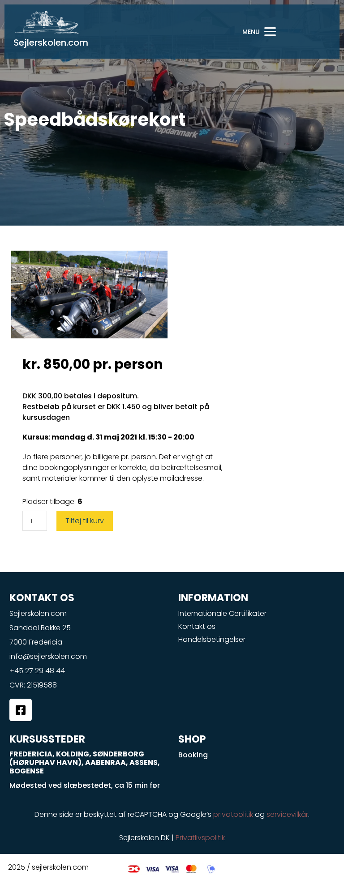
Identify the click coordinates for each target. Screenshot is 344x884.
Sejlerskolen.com (50, 42)
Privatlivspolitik (200, 838)
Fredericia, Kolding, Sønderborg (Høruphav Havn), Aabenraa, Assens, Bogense (84, 762)
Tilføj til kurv (84, 521)
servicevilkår (287, 814)
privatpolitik (233, 814)
